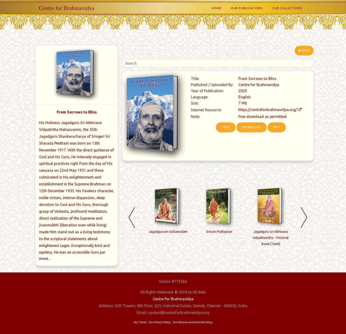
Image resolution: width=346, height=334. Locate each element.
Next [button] (304, 217)
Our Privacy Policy (160, 322)
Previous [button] (132, 217)
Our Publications (247, 8)
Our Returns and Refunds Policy (193, 322)
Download (251, 127)
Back (305, 50)
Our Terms (140, 322)
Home (216, 8)
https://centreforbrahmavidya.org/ (267, 110)
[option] (168, 212)
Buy (277, 127)
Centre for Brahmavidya (66, 8)
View (225, 127)
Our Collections (287, 8)
